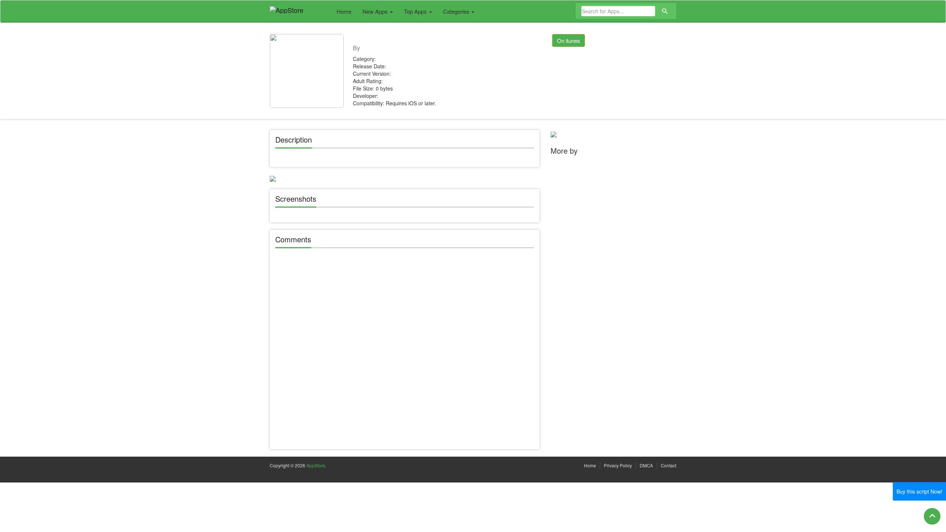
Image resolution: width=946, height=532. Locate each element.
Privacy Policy (618, 465)
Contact (668, 465)
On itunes (568, 40)
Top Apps (416, 11)
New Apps (376, 11)
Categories (457, 11)
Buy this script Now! (919, 491)
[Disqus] (404, 350)
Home (344, 11)
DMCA (646, 465)
